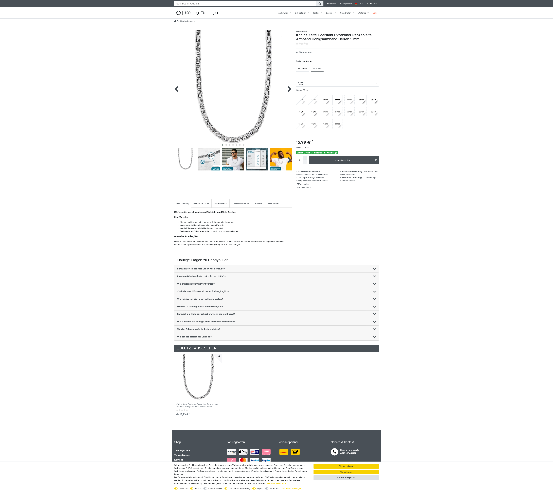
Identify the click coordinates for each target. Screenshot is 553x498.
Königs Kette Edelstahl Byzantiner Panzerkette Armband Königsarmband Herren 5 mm (197, 405)
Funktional (274, 488)
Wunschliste (304, 184)
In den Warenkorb (343, 160)
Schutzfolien (301, 13)
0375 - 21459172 (348, 453)
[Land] (356, 3)
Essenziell (183, 488)
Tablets (316, 13)
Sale (375, 13)
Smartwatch (346, 13)
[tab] (182, 203)
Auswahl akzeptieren (346, 478)
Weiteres (362, 13)
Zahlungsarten (182, 450)
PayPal (260, 488)
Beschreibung (182, 203)
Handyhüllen (283, 13)
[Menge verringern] (305, 162)
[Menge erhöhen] (305, 158)
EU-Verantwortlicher (241, 203)
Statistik (197, 488)
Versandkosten (182, 455)
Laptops (330, 13)
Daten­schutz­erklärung (276, 483)
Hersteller (258, 203)
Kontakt (178, 460)
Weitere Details (220, 203)
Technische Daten (201, 203)
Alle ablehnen (346, 472)
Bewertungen (273, 203)
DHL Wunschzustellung (239, 488)
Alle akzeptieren (346, 466)
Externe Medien (215, 488)
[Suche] (319, 3)
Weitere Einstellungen (291, 488)
